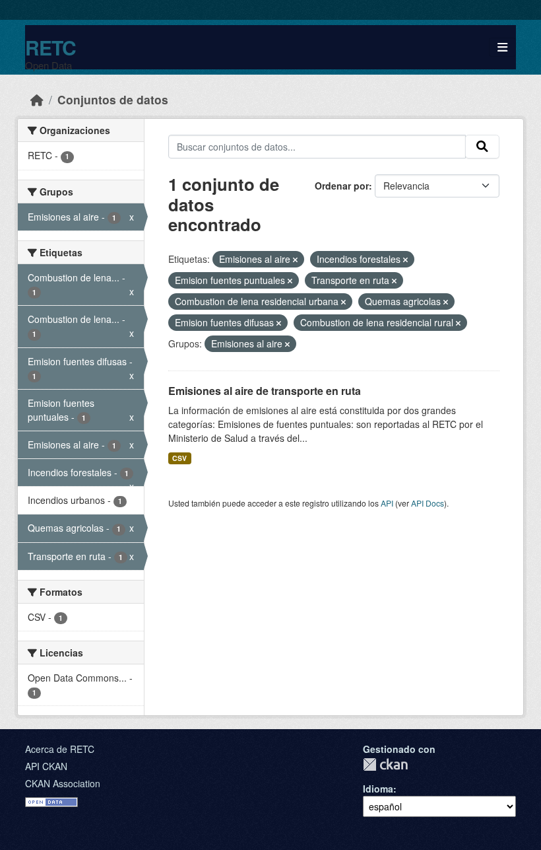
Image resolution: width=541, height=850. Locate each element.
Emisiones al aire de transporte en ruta (264, 390)
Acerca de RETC (59, 749)
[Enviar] (482, 147)
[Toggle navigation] (502, 47)
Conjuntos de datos (112, 99)
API (387, 503)
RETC (50, 47)
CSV (179, 458)
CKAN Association (62, 783)
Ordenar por (342, 185)
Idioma (378, 788)
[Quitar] (295, 259)
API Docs (427, 503)
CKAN (385, 764)
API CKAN (46, 766)
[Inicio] (37, 99)
